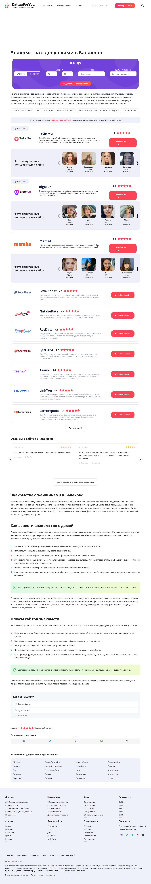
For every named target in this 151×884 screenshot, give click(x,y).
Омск (15, 770)
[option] (42, 460)
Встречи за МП (11, 805)
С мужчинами (89, 805)
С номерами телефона (56, 805)
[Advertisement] (75, 26)
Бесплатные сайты (65, 110)
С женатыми (89, 808)
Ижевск (111, 778)
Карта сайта (67, 855)
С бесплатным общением (57, 802)
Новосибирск (82, 762)
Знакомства (47, 5)
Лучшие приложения (127, 829)
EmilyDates (51, 839)
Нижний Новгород (53, 766)
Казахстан (9, 832)
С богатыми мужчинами (93, 815)
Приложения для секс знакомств (132, 826)
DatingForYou (23, 4)
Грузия (8, 836)
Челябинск (81, 766)
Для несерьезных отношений (17, 808)
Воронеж (17, 774)
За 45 (121, 808)
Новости (54, 855)
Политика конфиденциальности (17, 875)
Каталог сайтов (64, 5)
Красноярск (113, 770)
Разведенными (90, 839)
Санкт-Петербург (53, 762)
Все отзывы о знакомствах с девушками (75, 482)
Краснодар (113, 774)
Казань (16, 766)
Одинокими (88, 832)
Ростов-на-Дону (52, 770)
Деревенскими (90, 836)
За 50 (121, 812)
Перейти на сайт (120, 142)
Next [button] (140, 459)
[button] (137, 162)
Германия (9, 829)
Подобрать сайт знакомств (75, 84)
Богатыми (88, 829)
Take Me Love (53, 826)
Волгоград (81, 774)
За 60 (121, 815)
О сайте (10, 855)
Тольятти (80, 778)
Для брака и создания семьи (17, 802)
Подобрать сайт (125, 5)
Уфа (78, 770)
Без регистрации (45, 110)
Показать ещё (75, 428)
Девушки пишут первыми (57, 815)
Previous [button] (10, 459)
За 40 (121, 805)
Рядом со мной (53, 808)
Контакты (22, 855)
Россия (8, 826)
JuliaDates (51, 836)
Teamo (50, 829)
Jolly (48, 832)
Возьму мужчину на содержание (18, 812)
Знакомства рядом (108, 110)
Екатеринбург (114, 762)
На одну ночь (10, 815)
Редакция (34, 855)
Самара (111, 766)
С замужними (89, 812)
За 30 (121, 802)
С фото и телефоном (87, 110)
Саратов (17, 778)
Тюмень (48, 778)
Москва (16, 762)
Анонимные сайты (54, 812)
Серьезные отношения (22, 110)
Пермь (48, 774)
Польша (8, 839)
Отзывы (78, 5)
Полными (87, 826)
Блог (44, 855)
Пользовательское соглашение (43, 875)
